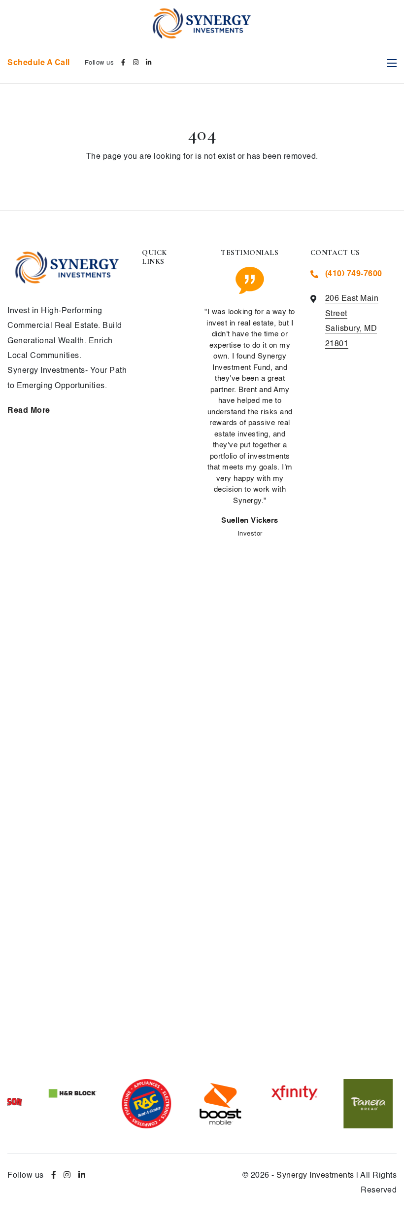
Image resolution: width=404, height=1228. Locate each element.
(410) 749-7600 (353, 274)
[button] (231, 1060)
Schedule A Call (38, 63)
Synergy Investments (315, 1176)
